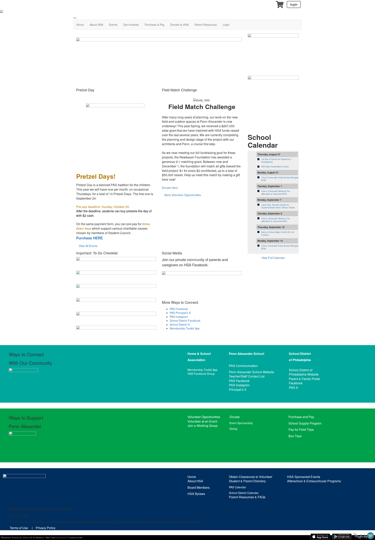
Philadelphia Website (304, 374)
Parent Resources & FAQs (247, 497)
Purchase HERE (89, 238)
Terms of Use (19, 528)
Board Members (199, 487)
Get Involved (131, 25)
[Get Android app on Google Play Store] (342, 536)
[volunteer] (273, 99)
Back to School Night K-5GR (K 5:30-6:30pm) (278, 233)
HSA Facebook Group (201, 374)
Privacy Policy (45, 528)
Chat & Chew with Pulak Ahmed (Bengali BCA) (279, 179)
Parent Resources (206, 25)
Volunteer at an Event (202, 421)
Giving (233, 429)
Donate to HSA (179, 25)
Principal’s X (237, 389)
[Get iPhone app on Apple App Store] (320, 536)
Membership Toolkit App (185, 328)
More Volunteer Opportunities (182, 195)
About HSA (96, 25)
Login (226, 25)
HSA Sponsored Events (303, 476)
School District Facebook (185, 320)
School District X (180, 324)
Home (80, 25)
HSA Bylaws (196, 493)
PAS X (293, 387)
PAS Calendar (237, 487)
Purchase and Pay (301, 417)
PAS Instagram (179, 317)
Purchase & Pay (154, 25)
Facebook (296, 383)
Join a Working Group (203, 425)
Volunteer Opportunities (204, 417)
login (293, 4)
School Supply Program (304, 423)
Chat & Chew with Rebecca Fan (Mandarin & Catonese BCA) (275, 192)
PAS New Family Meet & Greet (275, 166)
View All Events (88, 246)
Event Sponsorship (241, 423)
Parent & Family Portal (304, 379)
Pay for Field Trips (301, 429)
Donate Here (170, 188)
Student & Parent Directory (247, 481)
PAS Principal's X (180, 313)
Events (113, 25)
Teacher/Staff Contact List (246, 376)
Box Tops (295, 436)
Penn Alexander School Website (251, 372)
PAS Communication (243, 365)
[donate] (273, 50)
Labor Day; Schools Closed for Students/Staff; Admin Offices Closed (278, 206)
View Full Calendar (273, 258)
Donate (234, 417)
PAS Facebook (179, 309)
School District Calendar (244, 493)
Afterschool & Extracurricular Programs (314, 481)
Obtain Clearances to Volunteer (250, 476)
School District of (300, 370)
